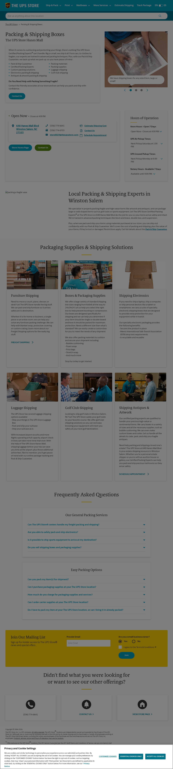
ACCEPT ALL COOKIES (155, 756)
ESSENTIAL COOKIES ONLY (131, 756)
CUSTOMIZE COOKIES (108, 756)
